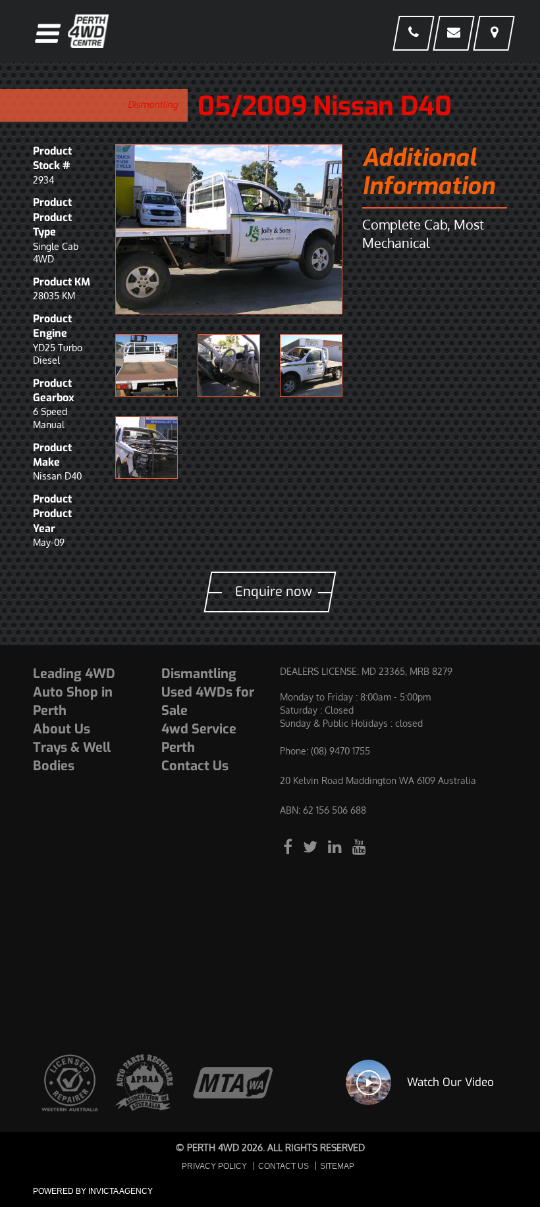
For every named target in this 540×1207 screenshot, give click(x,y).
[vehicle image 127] (229, 365)
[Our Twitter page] (312, 846)
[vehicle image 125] (228, 229)
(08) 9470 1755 (340, 750)
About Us (61, 729)
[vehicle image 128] (311, 365)
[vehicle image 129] (146, 447)
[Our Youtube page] (359, 846)
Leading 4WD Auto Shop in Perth (74, 692)
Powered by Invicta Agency (93, 1191)
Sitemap (337, 1166)
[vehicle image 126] (146, 365)
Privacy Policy (214, 1166)
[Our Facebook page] (289, 846)
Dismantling (153, 105)
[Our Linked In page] (337, 846)
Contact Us (195, 766)
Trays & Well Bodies (72, 757)
